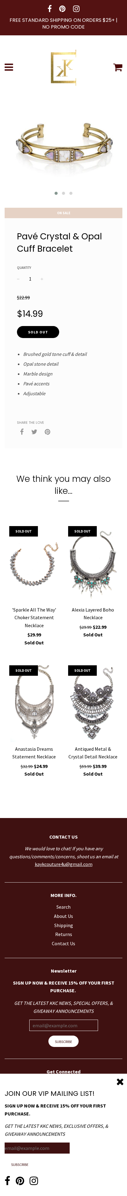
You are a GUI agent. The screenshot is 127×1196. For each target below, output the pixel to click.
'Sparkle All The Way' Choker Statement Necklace (34, 617)
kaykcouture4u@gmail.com (63, 864)
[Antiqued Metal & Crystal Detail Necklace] (93, 703)
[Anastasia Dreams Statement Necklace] (34, 703)
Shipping (63, 925)
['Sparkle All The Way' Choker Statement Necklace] (34, 564)
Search (63, 907)
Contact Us (63, 943)
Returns (63, 934)
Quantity (24, 268)
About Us (63, 916)
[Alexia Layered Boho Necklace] (93, 564)
